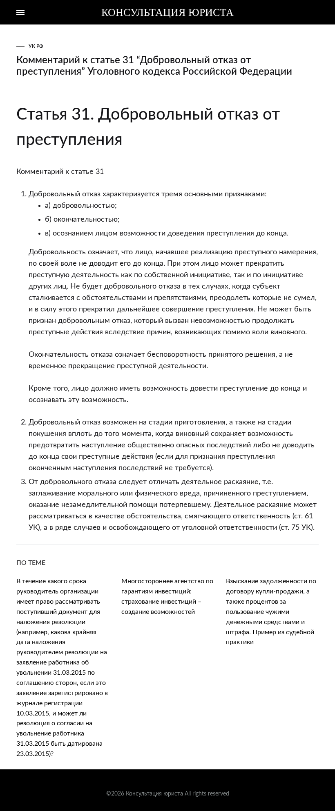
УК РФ (36, 46)
